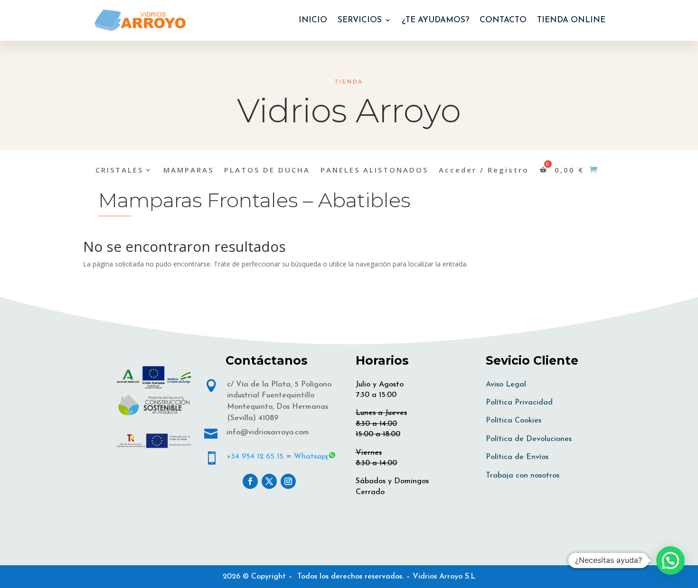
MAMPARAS (188, 170)
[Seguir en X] (269, 481)
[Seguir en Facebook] (250, 481)
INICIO (313, 20)
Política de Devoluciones (529, 439)
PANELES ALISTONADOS (374, 170)
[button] (670, 560)
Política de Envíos (517, 457)
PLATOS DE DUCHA (267, 170)
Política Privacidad (519, 402)
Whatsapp (312, 456)
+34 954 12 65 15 (255, 456)
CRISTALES (119, 170)
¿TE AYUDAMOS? (435, 20)
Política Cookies (513, 420)
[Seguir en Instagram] (288, 481)
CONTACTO (503, 20)
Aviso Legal (506, 384)
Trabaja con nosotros (522, 475)
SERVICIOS (360, 20)
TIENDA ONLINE (571, 20)
